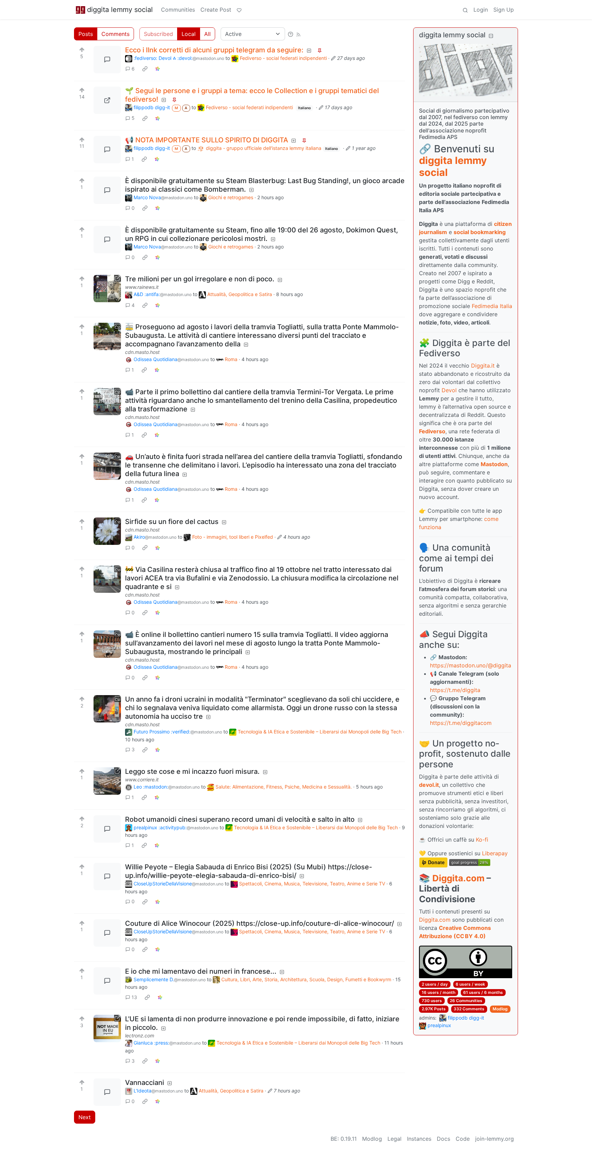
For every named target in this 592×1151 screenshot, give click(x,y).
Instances (419, 1138)
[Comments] (107, 59)
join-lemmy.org (494, 1138)
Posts (85, 33)
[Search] (465, 9)
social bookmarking (480, 232)
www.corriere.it (142, 779)
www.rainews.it (142, 287)
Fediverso (432, 431)
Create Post (215, 9)
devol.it (429, 784)
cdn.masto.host (142, 352)
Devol (449, 390)
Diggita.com (458, 878)
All (207, 33)
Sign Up (503, 9)
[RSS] (298, 33)
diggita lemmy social (120, 9)
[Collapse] (490, 35)
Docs (443, 1138)
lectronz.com (139, 1035)
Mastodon (494, 464)
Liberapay (495, 853)
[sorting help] (290, 33)
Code (463, 1138)
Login (480, 9)
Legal (394, 1138)
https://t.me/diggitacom (461, 722)
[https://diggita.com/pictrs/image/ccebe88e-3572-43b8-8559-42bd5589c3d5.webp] (107, 100)
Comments (115, 33)
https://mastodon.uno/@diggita (470, 665)
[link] (145, 68)
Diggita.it (483, 365)
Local (189, 33)
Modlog (500, 1008)
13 (134, 997)
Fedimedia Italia (492, 306)
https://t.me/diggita (455, 690)
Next (84, 1117)
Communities (178, 9)
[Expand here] (107, 336)
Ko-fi (482, 839)
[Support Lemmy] (239, 9)
